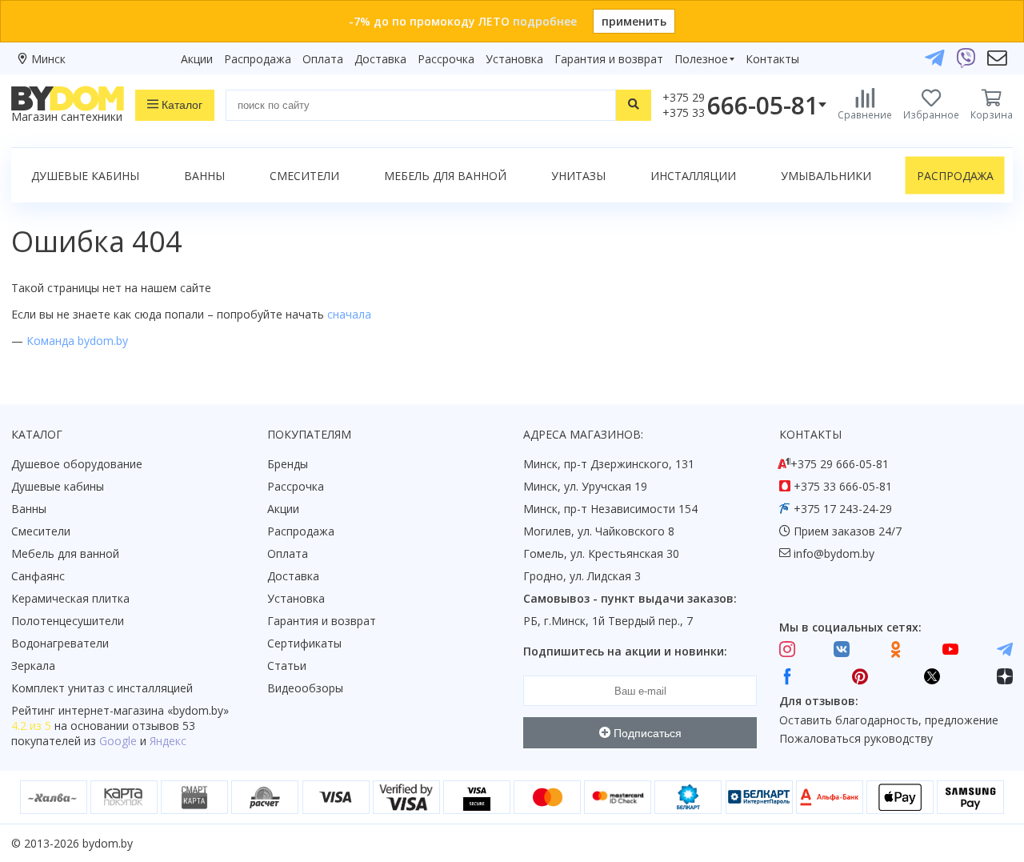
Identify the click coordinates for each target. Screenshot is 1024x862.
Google (118, 740)
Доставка (380, 58)
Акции (197, 58)
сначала (349, 314)
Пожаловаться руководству (856, 738)
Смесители (304, 175)
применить (634, 21)
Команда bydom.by (77, 340)
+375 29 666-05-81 (839, 463)
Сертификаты (304, 643)
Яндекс (168, 740)
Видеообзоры (305, 688)
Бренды (287, 463)
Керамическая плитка (70, 598)
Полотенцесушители (67, 620)
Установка (514, 58)
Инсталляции (693, 175)
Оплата (322, 58)
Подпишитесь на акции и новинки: (625, 651)
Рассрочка (446, 58)
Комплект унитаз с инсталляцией (102, 688)
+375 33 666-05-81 (843, 486)
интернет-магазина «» (143, 710)
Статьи (286, 665)
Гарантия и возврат (608, 58)
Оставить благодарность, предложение (888, 720)
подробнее (545, 21)
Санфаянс (38, 575)
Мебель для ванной (445, 175)
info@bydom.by (834, 553)
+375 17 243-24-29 (843, 508)
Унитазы (578, 175)
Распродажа (257, 58)
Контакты (772, 58)
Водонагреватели (60, 643)
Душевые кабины (85, 175)
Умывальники (826, 175)
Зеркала (33, 665)
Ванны (204, 175)
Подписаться (646, 733)
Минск (48, 58)
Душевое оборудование (76, 463)
